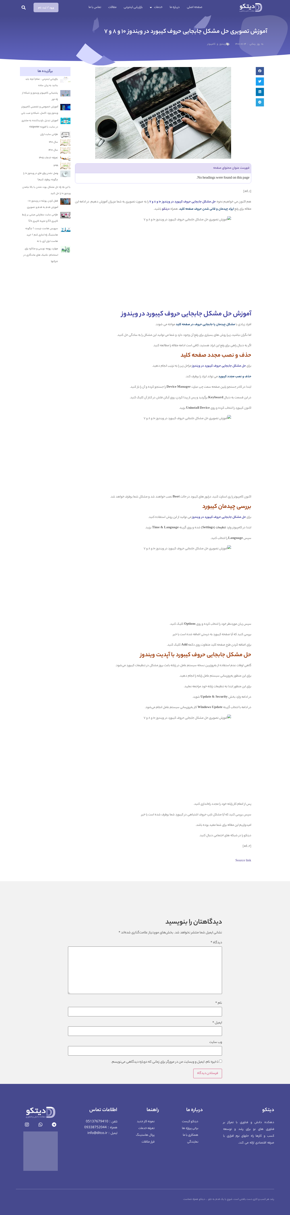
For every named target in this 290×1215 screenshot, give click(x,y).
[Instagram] (27, 1124)
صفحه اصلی (194, 7)
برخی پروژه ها (190, 1128)
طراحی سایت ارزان (49, 134)
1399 (55, 166)
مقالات (112, 7)
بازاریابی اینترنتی (133, 7)
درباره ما (175, 7)
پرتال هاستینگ (145, 1135)
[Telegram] (54, 1124)
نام (218, 1003)
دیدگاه (216, 943)
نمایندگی (192, 1142)
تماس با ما (95, 7)
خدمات (158, 7)
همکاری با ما (190, 1135)
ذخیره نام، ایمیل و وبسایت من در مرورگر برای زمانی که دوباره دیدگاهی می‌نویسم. (164, 1062)
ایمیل (217, 1023)
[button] (23, 7)
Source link (243, 860)
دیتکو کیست (190, 1121)
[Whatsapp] (40, 1124)
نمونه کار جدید (146, 1121)
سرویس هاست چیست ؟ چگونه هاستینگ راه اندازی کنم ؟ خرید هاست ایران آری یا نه (41, 235)
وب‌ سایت (215, 1042)
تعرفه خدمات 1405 (48, 158)
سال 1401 (53, 142)
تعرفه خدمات (146, 1128)
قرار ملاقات (148, 1142)
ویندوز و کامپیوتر (216, 44)
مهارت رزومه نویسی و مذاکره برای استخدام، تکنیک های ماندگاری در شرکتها (41, 255)
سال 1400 (53, 150)
